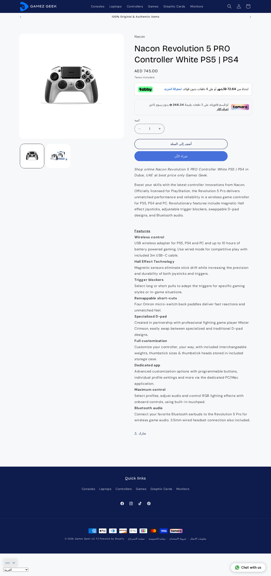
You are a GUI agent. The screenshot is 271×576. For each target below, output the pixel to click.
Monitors (182, 489)
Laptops (105, 489)
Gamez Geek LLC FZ (87, 538)
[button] (229, 6)
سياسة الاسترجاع (136, 538)
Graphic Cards (161, 489)
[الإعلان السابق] (20, 17)
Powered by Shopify (112, 538)
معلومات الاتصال (198, 538)
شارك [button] (142, 433)
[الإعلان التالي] (250, 17)
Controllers (124, 489)
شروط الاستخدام (178, 538)
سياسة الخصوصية (157, 538)
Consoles (88, 489)
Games (141, 489)
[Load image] (32, 156)
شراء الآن (181, 156)
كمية (137, 120)
